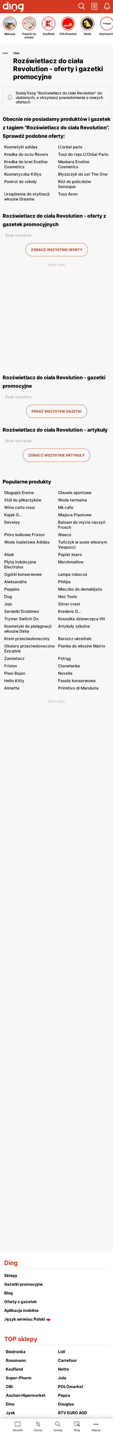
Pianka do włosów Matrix (81, 646)
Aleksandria (15, 581)
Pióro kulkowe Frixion (24, 534)
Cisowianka (69, 665)
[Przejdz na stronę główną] (13, 7)
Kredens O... (69, 611)
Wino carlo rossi (19, 507)
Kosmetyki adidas (21, 146)
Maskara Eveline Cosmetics (73, 164)
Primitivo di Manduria (78, 688)
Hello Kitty (14, 680)
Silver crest (69, 603)
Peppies (11, 589)
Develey (12, 522)
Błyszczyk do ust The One (82, 174)
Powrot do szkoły (20, 181)
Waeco (64, 534)
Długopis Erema (19, 492)
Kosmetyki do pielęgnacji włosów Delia (28, 629)
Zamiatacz (14, 658)
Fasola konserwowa (77, 680)
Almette (11, 688)
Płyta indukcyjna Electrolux (20, 564)
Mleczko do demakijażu (80, 589)
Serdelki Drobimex (21, 611)
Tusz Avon (68, 194)
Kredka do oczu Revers (26, 154)
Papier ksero (70, 554)
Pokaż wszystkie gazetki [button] (56, 411)
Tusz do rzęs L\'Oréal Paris (83, 154)
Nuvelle (65, 673)
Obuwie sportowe (74, 492)
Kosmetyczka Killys (22, 174)
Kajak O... (13, 514)
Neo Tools (67, 596)
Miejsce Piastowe (74, 514)
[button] (81, 6)
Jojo (8, 603)
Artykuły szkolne (74, 626)
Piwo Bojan (14, 673)
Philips (64, 581)
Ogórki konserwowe (23, 574)
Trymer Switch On (21, 618)
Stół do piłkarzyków (22, 500)
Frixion (10, 665)
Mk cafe (65, 507)
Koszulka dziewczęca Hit (81, 618)
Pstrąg (64, 658)
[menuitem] (18, 1426)
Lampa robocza (72, 574)
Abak (9, 554)
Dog (8, 596)
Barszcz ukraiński (74, 638)
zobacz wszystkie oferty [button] (56, 250)
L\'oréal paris (70, 146)
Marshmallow (70, 561)
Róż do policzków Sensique (74, 184)
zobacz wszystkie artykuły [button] (56, 455)
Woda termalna (72, 500)
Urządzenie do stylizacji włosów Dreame (27, 196)
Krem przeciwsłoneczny (27, 638)
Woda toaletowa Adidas (26, 542)
